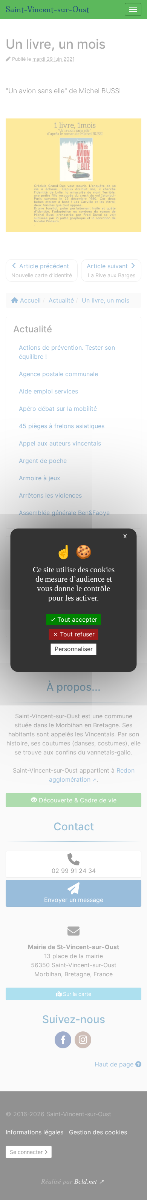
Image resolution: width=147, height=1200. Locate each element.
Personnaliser (74, 649)
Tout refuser (76, 634)
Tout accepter (76, 619)
